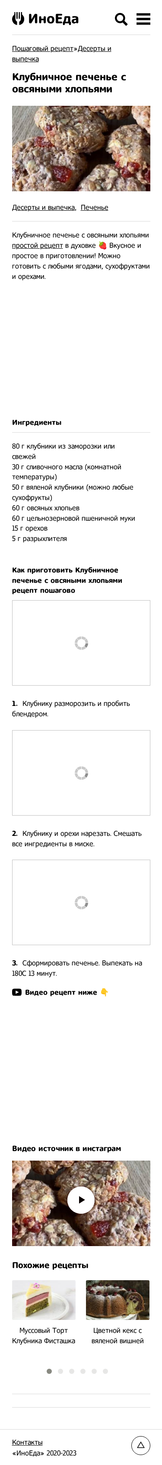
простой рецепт (37, 245)
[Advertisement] (81, 349)
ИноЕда (53, 18)
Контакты (27, 1442)
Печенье (94, 207)
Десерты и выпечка (43, 207)
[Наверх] (140, 1445)
